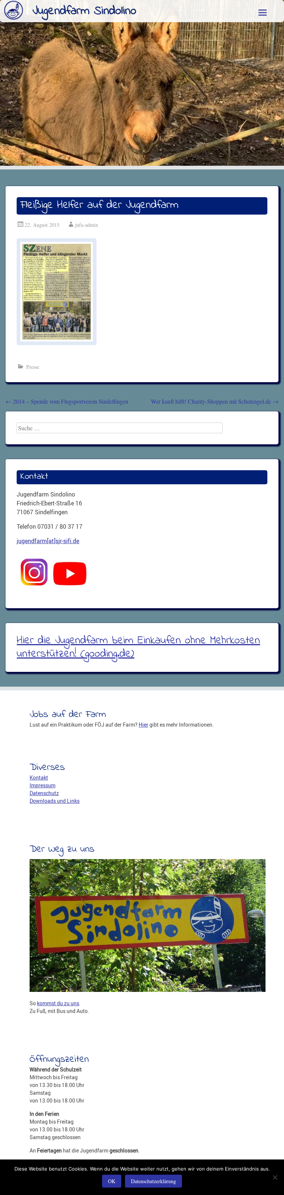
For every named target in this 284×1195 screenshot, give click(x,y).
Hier (143, 724)
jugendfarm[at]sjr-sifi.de (48, 541)
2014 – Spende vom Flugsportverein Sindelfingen (67, 401)
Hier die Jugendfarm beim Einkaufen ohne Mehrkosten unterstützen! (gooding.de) (138, 647)
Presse (32, 366)
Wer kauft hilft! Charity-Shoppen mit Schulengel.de (214, 401)
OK (111, 1181)
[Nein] (274, 1177)
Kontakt (39, 777)
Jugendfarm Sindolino (84, 11)
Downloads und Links (55, 800)
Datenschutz (44, 793)
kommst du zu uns (58, 1003)
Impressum (42, 785)
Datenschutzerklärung (153, 1181)
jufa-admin (86, 224)
